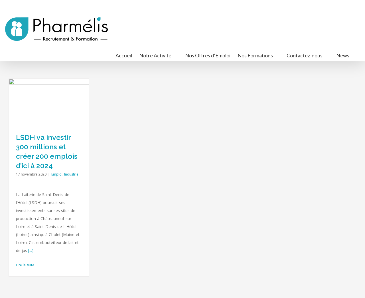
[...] (30, 250)
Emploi (56, 174)
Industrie (71, 174)
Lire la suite (25, 265)
